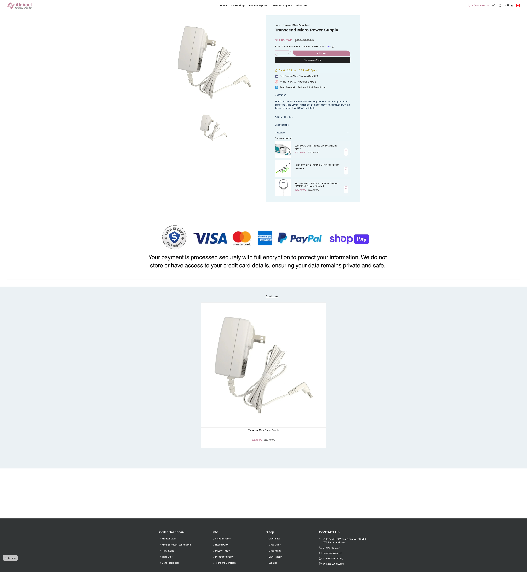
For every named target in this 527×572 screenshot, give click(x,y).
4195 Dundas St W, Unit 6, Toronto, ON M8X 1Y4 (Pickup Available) (344, 541)
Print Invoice (168, 551)
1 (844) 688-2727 (481, 5)
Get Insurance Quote (312, 60)
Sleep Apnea (274, 551)
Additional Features (284, 117)
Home (277, 25)
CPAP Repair (275, 557)
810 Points (289, 70)
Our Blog (272, 563)
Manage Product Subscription (176, 545)
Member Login (169, 539)
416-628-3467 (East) (333, 558)
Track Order (167, 557)
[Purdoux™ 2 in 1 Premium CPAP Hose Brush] (283, 168)
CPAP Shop (274, 539)
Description (280, 95)
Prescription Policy (295, 87)
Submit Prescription (316, 87)
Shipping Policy (223, 539)
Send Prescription (170, 563)
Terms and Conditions (225, 563)
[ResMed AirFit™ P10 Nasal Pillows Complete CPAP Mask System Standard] (283, 187)
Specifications (282, 125)
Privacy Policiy (222, 551)
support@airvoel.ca (332, 553)
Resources (280, 133)
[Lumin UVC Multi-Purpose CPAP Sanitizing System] (283, 149)
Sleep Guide (274, 545)
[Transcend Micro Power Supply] (263, 365)
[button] (238, 5)
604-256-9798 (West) (333, 564)
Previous (167, 62)
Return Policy (221, 545)
